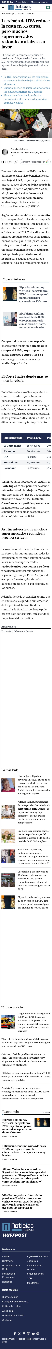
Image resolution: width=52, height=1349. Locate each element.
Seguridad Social (35, 1273)
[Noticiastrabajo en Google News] (37, 1333)
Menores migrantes (39, 2)
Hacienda (7, 1281)
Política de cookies (11, 1306)
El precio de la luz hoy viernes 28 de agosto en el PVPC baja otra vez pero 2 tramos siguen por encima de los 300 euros (34, 294)
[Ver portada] (19, 7)
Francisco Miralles (19, 149)
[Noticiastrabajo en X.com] (19, 1333)
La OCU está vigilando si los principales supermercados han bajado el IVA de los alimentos (27, 80)
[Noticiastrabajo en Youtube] (33, 1333)
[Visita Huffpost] (48, 7)
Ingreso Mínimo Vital (37, 1256)
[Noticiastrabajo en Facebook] (14, 1333)
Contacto (7, 1320)
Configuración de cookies (15, 1301)
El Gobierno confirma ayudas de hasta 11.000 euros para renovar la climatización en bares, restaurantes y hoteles (32, 320)
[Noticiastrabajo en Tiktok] (28, 1333)
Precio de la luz (22, 2)
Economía (6, 631)
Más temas (33, 1283)
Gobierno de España (23, 631)
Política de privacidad (13, 1315)
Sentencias (7, 1261)
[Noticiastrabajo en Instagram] (23, 1333)
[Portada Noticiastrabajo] (26, 1227)
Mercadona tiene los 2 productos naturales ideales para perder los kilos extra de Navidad (25, 99)
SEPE (29, 1278)
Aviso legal (7, 1310)
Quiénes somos (10, 1297)
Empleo (6, 1256)
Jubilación (32, 1261)
